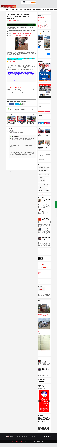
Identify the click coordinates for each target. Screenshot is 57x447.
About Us (29, 441)
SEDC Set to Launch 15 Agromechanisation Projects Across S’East (43, 18)
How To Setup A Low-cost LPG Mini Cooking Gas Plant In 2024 (43, 315)
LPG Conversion (46, 170)
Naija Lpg (8, 9)
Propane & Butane (41, 187)
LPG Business (17, 101)
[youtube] (45, 123)
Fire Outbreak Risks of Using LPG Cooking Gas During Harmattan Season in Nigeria (46, 200)
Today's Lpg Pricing (19, 9)
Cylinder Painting (46, 167)
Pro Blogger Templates (18, 441)
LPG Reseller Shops (42, 183)
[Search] (50, 9)
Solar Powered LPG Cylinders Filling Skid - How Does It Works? (46, 369)
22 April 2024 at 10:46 (11, 131)
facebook (39, 272)
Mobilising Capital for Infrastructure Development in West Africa (43, 27)
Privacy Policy (33, 441)
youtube (39, 276)
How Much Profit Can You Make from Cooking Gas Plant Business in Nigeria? (23, 33)
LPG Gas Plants (47, 173)
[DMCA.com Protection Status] (40, 259)
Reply (8, 133)
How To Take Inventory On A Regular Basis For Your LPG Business (43, 352)
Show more (42, 282)
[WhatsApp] (20, 104)
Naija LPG (13, 441)
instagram (39, 275)
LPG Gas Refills (41, 174)
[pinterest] (50, 436)
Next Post (34, 171)
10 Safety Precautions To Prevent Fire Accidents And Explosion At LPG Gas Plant (46, 238)
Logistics (48, 184)
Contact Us (42, 441)
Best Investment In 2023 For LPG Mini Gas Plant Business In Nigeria (43, 331)
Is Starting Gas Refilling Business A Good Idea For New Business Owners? (41, 136)
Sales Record (28, 101)
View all (34, 114)
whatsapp (39, 274)
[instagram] (48, 123)
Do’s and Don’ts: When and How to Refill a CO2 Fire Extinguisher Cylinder (46, 210)
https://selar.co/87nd (12, 61)
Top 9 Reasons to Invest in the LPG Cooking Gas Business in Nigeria (31, 123)
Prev (39, 400)
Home (13, 9)
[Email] (22, 104)
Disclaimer (38, 441)
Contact (39, 253)
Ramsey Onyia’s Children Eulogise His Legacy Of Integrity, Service (43, 22)
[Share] (35, 20)
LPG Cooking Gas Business (22, 101)
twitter (39, 273)
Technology (47, 190)
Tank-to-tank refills (41, 190)
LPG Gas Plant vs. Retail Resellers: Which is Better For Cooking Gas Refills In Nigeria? (47, 135)
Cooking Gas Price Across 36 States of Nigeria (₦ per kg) (32, 9)
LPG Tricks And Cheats (42, 184)
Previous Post (9, 171)
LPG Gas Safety (47, 174)
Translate (45, 117)
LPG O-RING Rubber (42, 180)
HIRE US (49, 441)
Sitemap (46, 441)
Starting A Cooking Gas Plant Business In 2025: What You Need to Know (41, 146)
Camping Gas (41, 167)
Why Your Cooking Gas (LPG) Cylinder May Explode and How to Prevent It (46, 219)
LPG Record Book (41, 181)
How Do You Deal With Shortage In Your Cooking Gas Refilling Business (47, 146)
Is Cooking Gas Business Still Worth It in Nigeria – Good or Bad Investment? (11, 123)
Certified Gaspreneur (14, 108)
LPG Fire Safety (41, 173)
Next (49, 400)
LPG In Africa (41, 177)
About (39, 252)
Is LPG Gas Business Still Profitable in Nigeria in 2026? (21, 123)
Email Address (41, 155)
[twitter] (42, 123)
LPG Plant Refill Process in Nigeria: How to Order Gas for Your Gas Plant (22, 35)
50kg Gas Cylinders (41, 166)
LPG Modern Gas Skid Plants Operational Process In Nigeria (46, 360)
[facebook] (39, 123)
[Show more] (24, 104)
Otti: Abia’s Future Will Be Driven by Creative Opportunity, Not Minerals (43, 20)
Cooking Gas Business (12, 101)
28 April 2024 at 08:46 (14, 137)
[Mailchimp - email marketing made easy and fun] (48, 159)
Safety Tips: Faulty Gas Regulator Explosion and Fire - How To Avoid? (46, 228)
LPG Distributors (41, 171)
